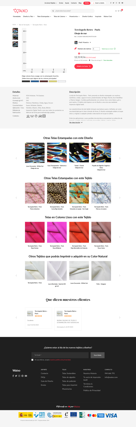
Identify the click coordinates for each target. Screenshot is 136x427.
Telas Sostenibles (69, 373)
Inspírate (98, 16)
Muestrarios (73, 16)
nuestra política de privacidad (60, 360)
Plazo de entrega (101, 60)
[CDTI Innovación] (33, 415)
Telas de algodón (68, 377)
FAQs (43, 377)
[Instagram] (19, 376)
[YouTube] (26, 376)
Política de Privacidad (91, 390)
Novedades (17, 16)
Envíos (61, 3)
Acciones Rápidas (50, 3)
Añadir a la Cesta (82, 66)
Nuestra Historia (89, 373)
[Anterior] (16, 158)
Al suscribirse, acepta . (53, 360)
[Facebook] (13, 376)
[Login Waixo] (116, 11)
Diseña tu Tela (28, 16)
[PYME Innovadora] (55, 415)
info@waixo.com (111, 377)
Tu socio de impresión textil (92, 378)
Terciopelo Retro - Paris (41, 312)
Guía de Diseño (47, 381)
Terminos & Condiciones (88, 385)
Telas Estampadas (43, 16)
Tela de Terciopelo (24, 25)
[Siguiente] (119, 158)
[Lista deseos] (118, 11)
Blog (80, 3)
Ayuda (67, 3)
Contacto (74, 3)
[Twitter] (16, 376)
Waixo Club (108, 16)
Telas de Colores (59, 16)
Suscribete (97, 355)
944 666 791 (110, 373)
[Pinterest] (22, 376)
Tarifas (87, 3)
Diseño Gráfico (87, 16)
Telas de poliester (69, 381)
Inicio (14, 24)
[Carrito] (121, 11)
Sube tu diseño (99, 3)
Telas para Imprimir (69, 385)
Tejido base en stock (107, 49)
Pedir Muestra (83, 42)
